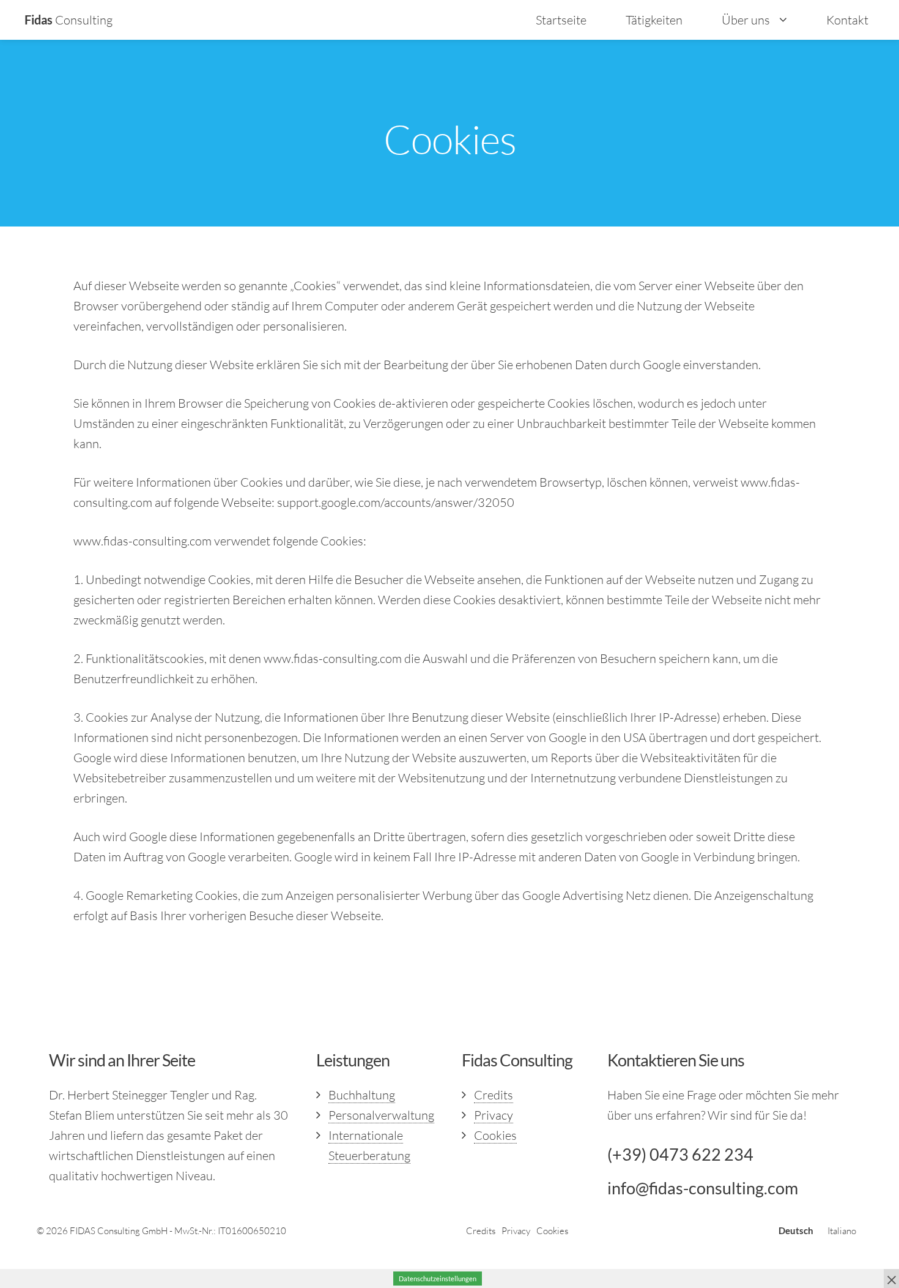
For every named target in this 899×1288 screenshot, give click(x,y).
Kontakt (847, 20)
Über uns (746, 20)
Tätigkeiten (654, 20)
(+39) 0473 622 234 (680, 1154)
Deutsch (796, 1230)
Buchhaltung (361, 1095)
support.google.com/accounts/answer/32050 (395, 502)
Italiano (841, 1231)
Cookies (495, 1135)
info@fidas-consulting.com (702, 1188)
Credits (493, 1095)
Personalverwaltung (381, 1115)
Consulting (68, 20)
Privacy (493, 1115)
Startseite (561, 20)
